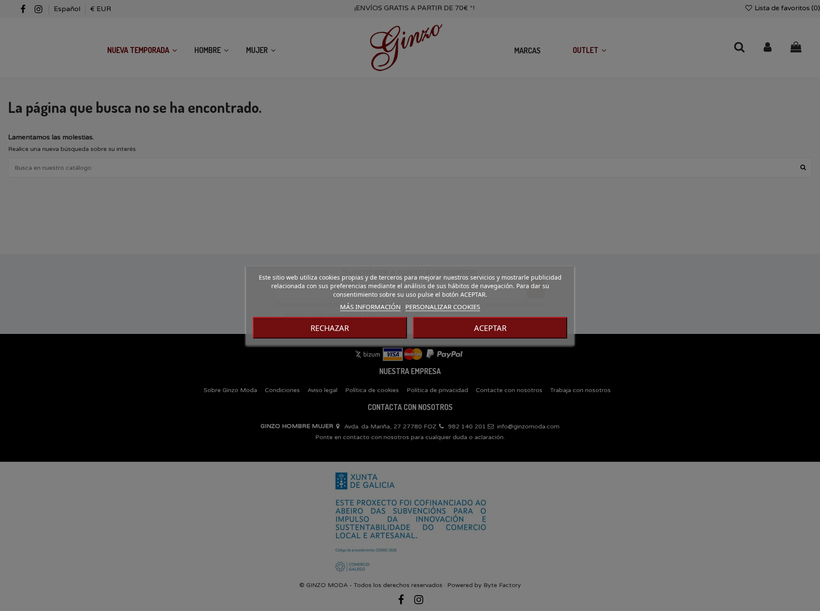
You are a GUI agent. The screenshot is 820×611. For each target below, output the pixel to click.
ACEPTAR (490, 327)
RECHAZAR (329, 327)
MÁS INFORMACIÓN (370, 306)
